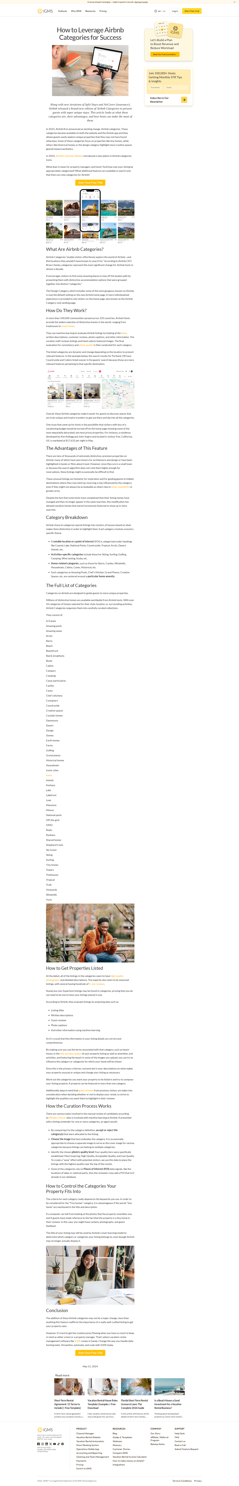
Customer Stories (121, 1449)
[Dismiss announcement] (234, 1)
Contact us (180, 1441)
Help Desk (180, 1433)
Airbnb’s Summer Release (69, 155)
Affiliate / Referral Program (159, 1439)
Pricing (79, 1464)
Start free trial (192, 11)
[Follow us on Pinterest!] (62, 1444)
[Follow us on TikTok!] (58, 1444)
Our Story (155, 1433)
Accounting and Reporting (89, 1453)
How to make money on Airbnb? (128, 1460)
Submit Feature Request (186, 1449)
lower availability (120, 486)
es (164, 11)
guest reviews (86, 1090)
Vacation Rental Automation (90, 1441)
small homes (67, 325)
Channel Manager (85, 1433)
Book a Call (180, 1445)
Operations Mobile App (87, 1449)
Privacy (198, 1480)
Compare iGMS (120, 1453)
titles (124, 332)
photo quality (86, 344)
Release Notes (157, 1444)
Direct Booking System (87, 1445)
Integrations (119, 1464)
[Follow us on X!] (50, 1444)
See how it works (141, 2)
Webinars (117, 1441)
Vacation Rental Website (88, 1437)
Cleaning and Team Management (92, 1456)
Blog (115, 1433)
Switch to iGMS (83, 1468)
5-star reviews (97, 983)
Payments (81, 1460)
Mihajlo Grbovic (57, 1117)
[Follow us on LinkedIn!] (46, 1444)
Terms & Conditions (182, 1480)
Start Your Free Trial (90, 182)
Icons (49, 775)
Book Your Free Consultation (164, 54)
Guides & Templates (122, 1437)
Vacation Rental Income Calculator (130, 1456)
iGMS (78, 1340)
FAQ (177, 1437)
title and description (70, 1053)
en (159, 11)
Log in (175, 11)
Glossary (117, 1445)
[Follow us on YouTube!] (54, 1444)
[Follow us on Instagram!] (42, 1444)
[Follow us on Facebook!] (38, 1444)
